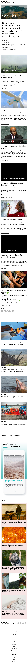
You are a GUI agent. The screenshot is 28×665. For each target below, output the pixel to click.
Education (14, 636)
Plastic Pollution (14, 633)
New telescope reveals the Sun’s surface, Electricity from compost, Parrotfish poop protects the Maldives (12, 545)
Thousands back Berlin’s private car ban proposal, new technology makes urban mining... (14, 423)
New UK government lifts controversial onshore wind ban (12, 111)
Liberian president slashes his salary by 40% (13, 147)
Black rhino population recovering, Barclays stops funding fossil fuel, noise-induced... (12, 370)
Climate (17, 44)
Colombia (22, 44)
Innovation (20, 46)
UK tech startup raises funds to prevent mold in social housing (12, 220)
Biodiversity (11, 44)
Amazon (5, 44)
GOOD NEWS (4, 305)
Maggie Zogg (7, 42)
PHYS (2, 268)
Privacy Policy (14, 657)
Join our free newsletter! (7, 437)
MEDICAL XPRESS (5, 197)
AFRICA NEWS (4, 160)
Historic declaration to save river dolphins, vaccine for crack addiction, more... (12, 397)
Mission (14, 644)
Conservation (6, 46)
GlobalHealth (14, 46)
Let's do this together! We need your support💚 (13, 291)
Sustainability (6, 47)
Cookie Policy (14, 659)
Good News (5, 39)
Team (14, 646)
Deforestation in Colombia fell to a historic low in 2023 (13, 76)
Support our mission (14, 650)
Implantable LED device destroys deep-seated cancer (12, 184)
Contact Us (14, 648)
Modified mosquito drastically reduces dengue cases (11, 256)
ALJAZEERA (4, 88)
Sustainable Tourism (14, 634)
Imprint (14, 661)
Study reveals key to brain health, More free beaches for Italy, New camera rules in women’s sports (14, 522)
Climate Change (14, 631)
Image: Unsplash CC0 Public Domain (9, 49)
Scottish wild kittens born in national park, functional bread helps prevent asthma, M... (12, 343)
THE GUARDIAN (5, 124)
